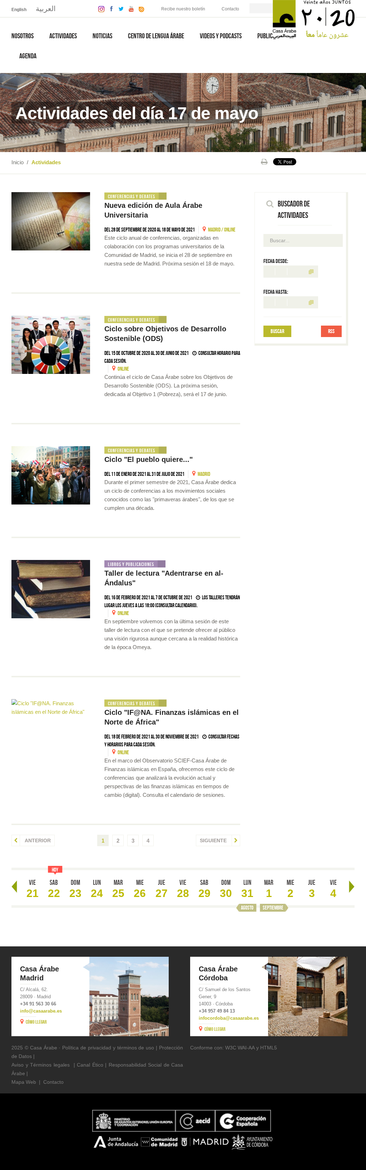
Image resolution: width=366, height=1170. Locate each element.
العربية (46, 9)
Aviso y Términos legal (37, 1065)
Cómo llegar (36, 1022)
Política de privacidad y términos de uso (108, 1047)
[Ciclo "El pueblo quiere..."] (50, 475)
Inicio (17, 162)
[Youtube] (129, 8)
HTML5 (268, 1047)
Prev (14, 886)
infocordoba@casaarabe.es (229, 1018)
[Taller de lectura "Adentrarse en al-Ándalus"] (50, 589)
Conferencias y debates (131, 196)
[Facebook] (109, 8)
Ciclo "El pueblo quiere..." (148, 459)
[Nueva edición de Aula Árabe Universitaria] (50, 221)
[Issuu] (139, 8)
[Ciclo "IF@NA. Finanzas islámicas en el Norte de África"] (50, 707)
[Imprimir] (264, 161)
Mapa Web (23, 1082)
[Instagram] (99, 8)
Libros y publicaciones (131, 564)
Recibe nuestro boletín (183, 8)
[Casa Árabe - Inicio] (314, 19)
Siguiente (214, 840)
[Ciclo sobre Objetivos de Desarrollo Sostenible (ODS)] (50, 345)
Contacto (230, 8)
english (18, 9)
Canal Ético (90, 1065)
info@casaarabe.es (41, 1011)
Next (352, 886)
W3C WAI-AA (240, 1047)
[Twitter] (119, 8)
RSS (331, 331)
